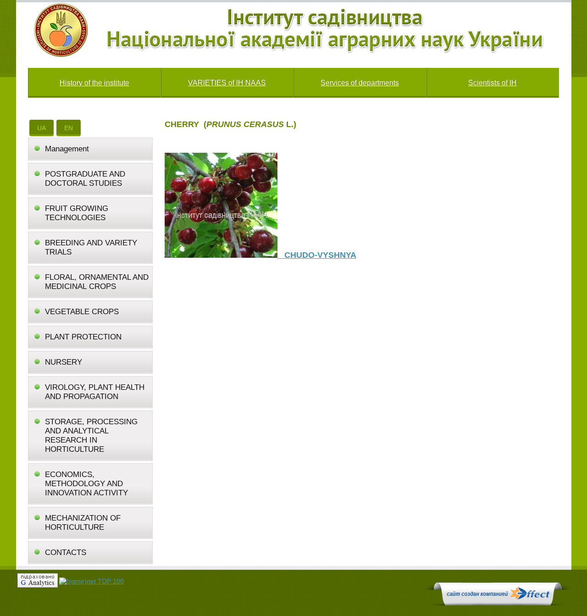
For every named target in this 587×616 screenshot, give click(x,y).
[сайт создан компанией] (497, 603)
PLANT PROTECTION (83, 337)
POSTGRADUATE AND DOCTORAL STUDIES (85, 179)
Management (67, 148)
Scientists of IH (492, 83)
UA (41, 128)
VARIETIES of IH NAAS (227, 83)
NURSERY (63, 362)
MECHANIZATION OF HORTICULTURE (83, 523)
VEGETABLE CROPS (82, 311)
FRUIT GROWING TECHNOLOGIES (76, 213)
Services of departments (360, 83)
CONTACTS (65, 552)
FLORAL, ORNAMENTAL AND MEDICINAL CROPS (97, 282)
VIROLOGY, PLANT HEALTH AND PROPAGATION (94, 392)
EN (68, 128)
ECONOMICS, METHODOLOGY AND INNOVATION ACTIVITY (86, 483)
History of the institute (94, 83)
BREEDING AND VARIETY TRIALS (91, 247)
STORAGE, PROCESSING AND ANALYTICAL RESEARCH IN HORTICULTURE (91, 435)
